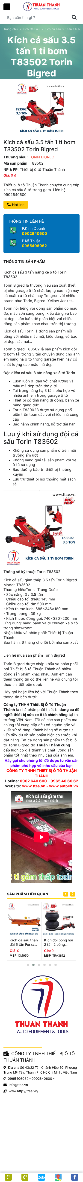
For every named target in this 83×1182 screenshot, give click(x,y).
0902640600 (34, 233)
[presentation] (65, 894)
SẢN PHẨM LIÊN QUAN (27, 894)
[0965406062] (8, 1177)
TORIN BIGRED (41, 157)
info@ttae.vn (18, 1085)
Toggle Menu (6, 6)
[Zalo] (41, 1177)
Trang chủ (10, 29)
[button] (28, 965)
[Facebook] (74, 1177)
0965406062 (34, 245)
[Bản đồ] (58, 1177)
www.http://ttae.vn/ (23, 1091)
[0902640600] (25, 1177)
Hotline (17, 204)
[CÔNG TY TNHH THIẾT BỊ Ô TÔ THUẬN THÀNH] (41, 6)
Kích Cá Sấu (31, 29)
